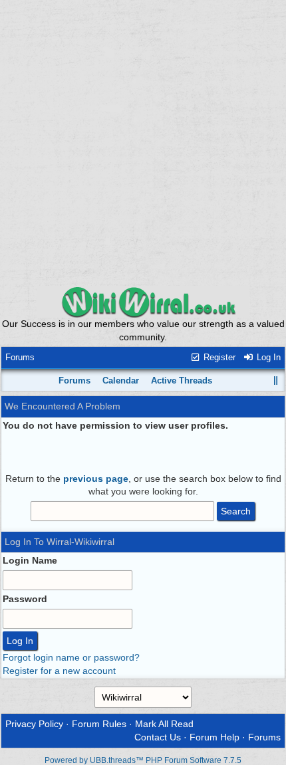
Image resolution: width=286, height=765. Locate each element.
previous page (95, 478)
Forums (20, 357)
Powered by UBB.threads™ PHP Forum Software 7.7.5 (143, 760)
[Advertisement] (143, 143)
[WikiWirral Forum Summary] (143, 302)
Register (218, 357)
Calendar (120, 380)
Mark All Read (164, 723)
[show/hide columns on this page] (276, 380)
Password (25, 599)
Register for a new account (59, 670)
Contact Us (157, 737)
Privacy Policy (34, 723)
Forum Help (214, 737)
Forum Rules (99, 723)
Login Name (30, 560)
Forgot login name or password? (71, 657)
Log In (267, 357)
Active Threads (181, 380)
